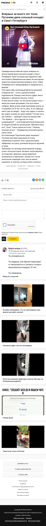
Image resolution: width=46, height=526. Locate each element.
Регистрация (23, 481)
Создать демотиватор (23, 469)
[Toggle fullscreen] (40, 303)
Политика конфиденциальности (23, 486)
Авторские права (23, 492)
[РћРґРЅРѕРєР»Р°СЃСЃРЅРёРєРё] (36, 180)
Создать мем (23, 474)
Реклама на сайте (23, 495)
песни (38, 166)
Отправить (13, 239)
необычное (30, 166)
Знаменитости (21, 9)
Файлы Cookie (23, 489)
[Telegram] (40, 180)
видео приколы (11, 166)
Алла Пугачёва (23, 169)
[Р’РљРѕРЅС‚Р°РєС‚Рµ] (33, 180)
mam (13, 9)
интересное (21, 166)
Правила (23, 484)
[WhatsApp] (43, 180)
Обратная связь (19, 518)
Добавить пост (23, 463)
